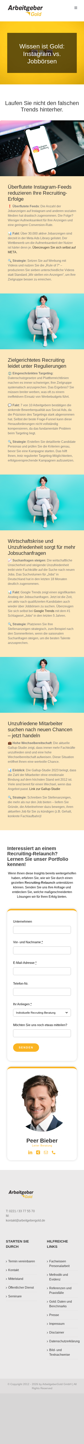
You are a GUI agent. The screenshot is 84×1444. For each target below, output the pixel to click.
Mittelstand (15, 1278)
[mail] (46, 1152)
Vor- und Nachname (28, 942)
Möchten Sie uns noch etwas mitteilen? (40, 1025)
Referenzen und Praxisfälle (60, 1290)
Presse (54, 1315)
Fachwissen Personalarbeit (59, 1264)
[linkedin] (30, 1152)
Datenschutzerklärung (62, 1341)
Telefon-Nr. (20, 983)
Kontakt (13, 1270)
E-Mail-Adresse (25, 962)
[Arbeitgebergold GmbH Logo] (26, 5)
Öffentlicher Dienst (21, 1287)
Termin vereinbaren (21, 1261)
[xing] (38, 1152)
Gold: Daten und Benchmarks (60, 1304)
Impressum (56, 1323)
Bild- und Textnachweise (59, 1352)
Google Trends (44, 611)
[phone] (54, 1152)
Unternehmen (22, 921)
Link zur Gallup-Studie (44, 789)
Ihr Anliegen (22, 1004)
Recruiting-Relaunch (40, 882)
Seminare (15, 1296)
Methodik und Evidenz (58, 1277)
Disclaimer (56, 1332)
